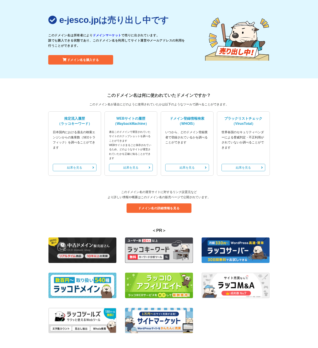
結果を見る (74, 167)
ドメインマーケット (107, 35)
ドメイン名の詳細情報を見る (159, 208)
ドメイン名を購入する (83, 60)
